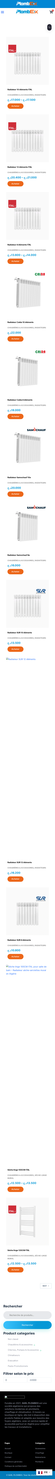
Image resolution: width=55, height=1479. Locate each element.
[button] (2, 12)
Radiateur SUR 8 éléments (19, 940)
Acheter (15, 106)
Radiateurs (40, 95)
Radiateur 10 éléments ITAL (19, 89)
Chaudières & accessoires (20, 95)
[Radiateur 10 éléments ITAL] (27, 61)
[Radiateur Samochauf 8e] (27, 526)
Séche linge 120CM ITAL (18, 1250)
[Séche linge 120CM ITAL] (27, 1221)
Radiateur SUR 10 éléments (19, 632)
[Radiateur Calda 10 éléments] (27, 293)
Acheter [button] (15, 338)
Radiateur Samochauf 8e (18, 555)
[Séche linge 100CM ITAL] (27, 1065)
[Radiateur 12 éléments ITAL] (27, 138)
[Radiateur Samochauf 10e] (27, 449)
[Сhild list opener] (34, 1345)
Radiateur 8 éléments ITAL (19, 245)
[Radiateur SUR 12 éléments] (27, 757)
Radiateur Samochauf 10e (19, 477)
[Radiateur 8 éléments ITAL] (27, 216)
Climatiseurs (14, 1355)
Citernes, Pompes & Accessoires (23, 1350)
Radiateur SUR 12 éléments (19, 862)
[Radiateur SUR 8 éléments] (27, 911)
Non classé (13, 1339)
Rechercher (27, 1325)
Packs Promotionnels (18, 1366)
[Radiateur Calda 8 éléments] (27, 371)
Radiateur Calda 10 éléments (20, 322)
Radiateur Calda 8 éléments (19, 400)
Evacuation (13, 1360)
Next (45, 1286)
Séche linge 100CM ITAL (18, 1170)
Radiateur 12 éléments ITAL (19, 167)
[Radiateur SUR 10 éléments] (27, 604)
